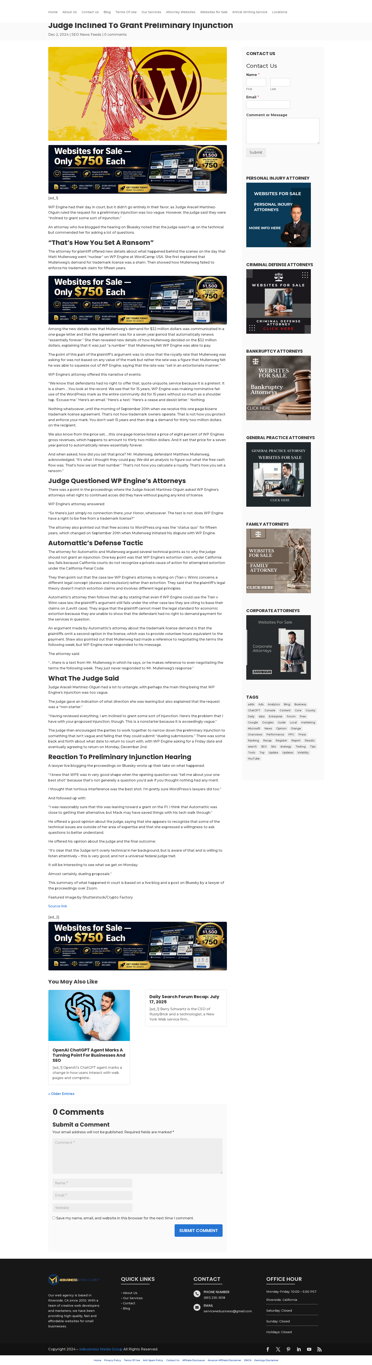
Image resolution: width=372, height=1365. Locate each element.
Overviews (255, 734)
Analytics (274, 704)
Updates (287, 752)
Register (281, 740)
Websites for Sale (214, 12)
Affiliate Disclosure (193, 1360)
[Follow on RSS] (319, 1349)
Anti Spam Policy (153, 1360)
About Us (69, 12)
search (252, 746)
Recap (267, 740)
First (249, 89)
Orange (296, 728)
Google (253, 722)
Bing (287, 704)
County (310, 710)
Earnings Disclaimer (266, 1360)
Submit (256, 152)
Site (273, 746)
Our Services (151, 12)
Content (285, 710)
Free (303, 716)
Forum (291, 716)
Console (270, 710)
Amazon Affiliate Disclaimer (224, 1360)
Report (296, 740)
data (262, 716)
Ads (261, 704)
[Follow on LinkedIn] (298, 1349)
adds (251, 704)
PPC (291, 734)
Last (273, 89)
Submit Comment (198, 1231)
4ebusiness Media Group (100, 1349)
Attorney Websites (180, 12)
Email (252, 97)
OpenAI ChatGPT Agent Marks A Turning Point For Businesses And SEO (89, 1055)
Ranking (253, 740)
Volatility (303, 752)
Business (300, 704)
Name (253, 75)
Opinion (281, 728)
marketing (308, 722)
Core (298, 710)
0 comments (115, 34)
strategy (285, 746)
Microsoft (254, 728)
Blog (107, 12)
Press (302, 734)
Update (273, 752)
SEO (264, 746)
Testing (301, 746)
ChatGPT (254, 710)
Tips (312, 746)
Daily (251, 716)
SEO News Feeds (86, 34)
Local (293, 722)
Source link (57, 906)
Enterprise (275, 716)
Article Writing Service (249, 12)
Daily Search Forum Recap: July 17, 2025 (184, 999)
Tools (251, 752)
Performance (275, 734)
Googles (267, 722)
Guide (282, 722)
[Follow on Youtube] (309, 1349)
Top (261, 752)
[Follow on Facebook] (268, 1349)
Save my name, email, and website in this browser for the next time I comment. (125, 1218)
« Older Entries (61, 1094)
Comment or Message (266, 115)
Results (310, 740)
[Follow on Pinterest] (288, 1349)
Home (53, 12)
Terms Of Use (126, 12)
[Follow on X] (278, 1349)
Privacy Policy (112, 1360)
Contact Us (90, 12)
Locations (279, 12)
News (268, 728)
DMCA (247, 1360)
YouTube (254, 758)
